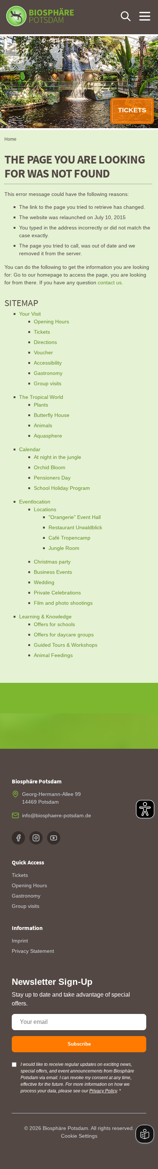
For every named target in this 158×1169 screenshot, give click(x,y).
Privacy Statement (33, 951)
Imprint (20, 941)
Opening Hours (29, 885)
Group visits (25, 906)
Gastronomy (26, 896)
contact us (110, 282)
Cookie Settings (79, 1136)
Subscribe (79, 1044)
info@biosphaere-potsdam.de (56, 815)
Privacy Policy (103, 1090)
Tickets (20, 875)
